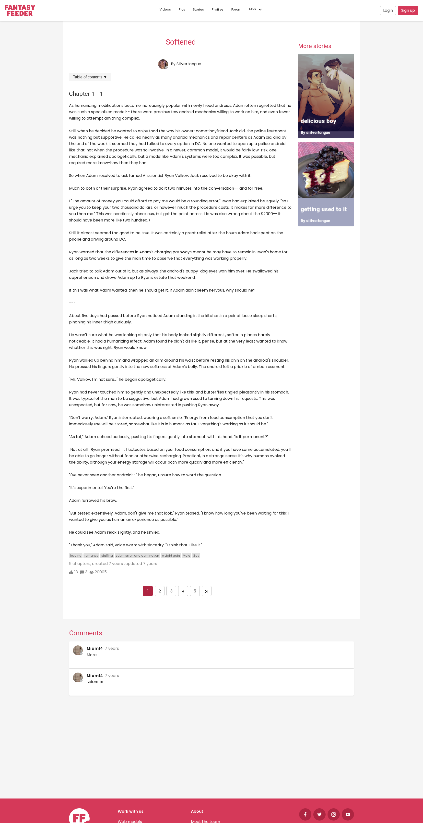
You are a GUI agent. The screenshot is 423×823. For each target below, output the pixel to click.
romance (91, 555)
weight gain (171, 555)
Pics (182, 9)
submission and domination (137, 555)
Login (388, 10)
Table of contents (90, 77)
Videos (165, 9)
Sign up (408, 10)
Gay (196, 555)
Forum (236, 9)
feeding (76, 555)
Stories (198, 9)
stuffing (107, 555)
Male (186, 555)
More (253, 9)
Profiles (217, 9)
